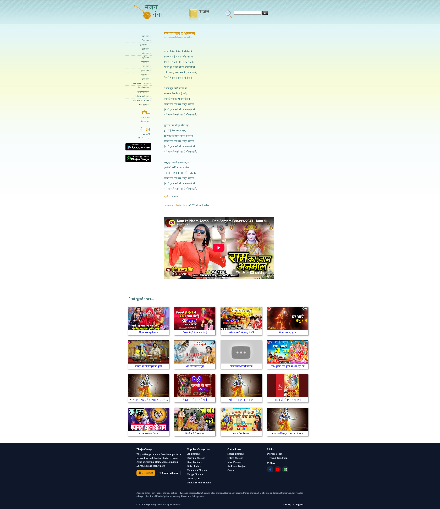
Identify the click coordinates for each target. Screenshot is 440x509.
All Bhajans (193, 454)
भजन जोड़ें (146, 134)
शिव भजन (145, 40)
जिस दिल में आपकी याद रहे (241, 366)
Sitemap (287, 504)
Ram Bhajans (194, 462)
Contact (231, 470)
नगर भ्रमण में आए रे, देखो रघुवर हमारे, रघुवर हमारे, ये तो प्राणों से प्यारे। (159, 399)
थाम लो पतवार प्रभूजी (195, 366)
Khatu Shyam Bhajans (199, 482)
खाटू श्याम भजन (143, 92)
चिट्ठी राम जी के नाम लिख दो (195, 399)
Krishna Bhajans (196, 458)
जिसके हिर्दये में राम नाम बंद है (195, 332)
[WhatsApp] (285, 469)
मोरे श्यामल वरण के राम (148, 433)
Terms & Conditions (277, 458)
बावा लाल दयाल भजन (141, 100)
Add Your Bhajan (236, 466)
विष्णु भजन (145, 79)
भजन (206, 14)
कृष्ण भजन (145, 36)
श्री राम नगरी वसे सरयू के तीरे (241, 332)
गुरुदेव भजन (145, 70)
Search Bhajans (235, 454)
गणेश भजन (145, 62)
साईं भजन (145, 49)
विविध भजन (145, 75)
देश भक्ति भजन (143, 87)
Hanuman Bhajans (197, 470)
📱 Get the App (146, 472)
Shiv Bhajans (194, 466)
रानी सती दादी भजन (142, 96)
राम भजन (145, 66)
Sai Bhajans (193, 478)
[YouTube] (278, 469)
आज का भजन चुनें (144, 138)
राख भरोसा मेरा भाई (241, 433)
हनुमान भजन (144, 45)
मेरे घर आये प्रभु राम (287, 332)
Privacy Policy (274, 454)
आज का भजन (145, 118)
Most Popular (234, 462)
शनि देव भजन (144, 105)
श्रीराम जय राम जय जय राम (241, 399)
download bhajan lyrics (176, 205)
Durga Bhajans (195, 474)
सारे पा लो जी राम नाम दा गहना (288, 399)
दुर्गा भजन (145, 57)
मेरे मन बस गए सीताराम (148, 332)
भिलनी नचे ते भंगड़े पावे (195, 433)
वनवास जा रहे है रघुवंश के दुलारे (148, 366)
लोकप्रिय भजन (145, 121)
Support (300, 504)
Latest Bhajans (235, 458)
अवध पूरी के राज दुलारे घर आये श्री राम (287, 366)
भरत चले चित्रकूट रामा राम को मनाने (287, 433)
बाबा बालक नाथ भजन (141, 83)
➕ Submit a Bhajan (168, 473)
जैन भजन (145, 53)
